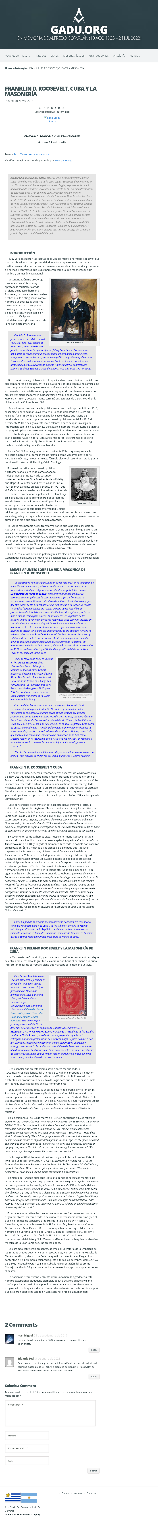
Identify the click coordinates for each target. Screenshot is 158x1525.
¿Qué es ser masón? (17, 55)
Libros (55, 55)
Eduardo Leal (26, 1358)
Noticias (135, 55)
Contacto (91, 1493)
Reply (94, 1349)
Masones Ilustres (74, 55)
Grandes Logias (99, 55)
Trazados (40, 55)
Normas (78, 1493)
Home (8, 68)
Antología (119, 55)
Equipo (65, 1493)
